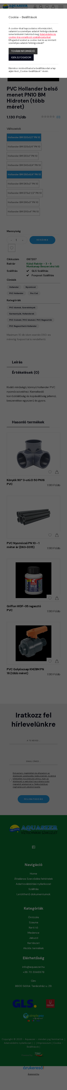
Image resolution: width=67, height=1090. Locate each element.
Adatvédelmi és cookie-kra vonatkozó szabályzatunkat (32, 36)
